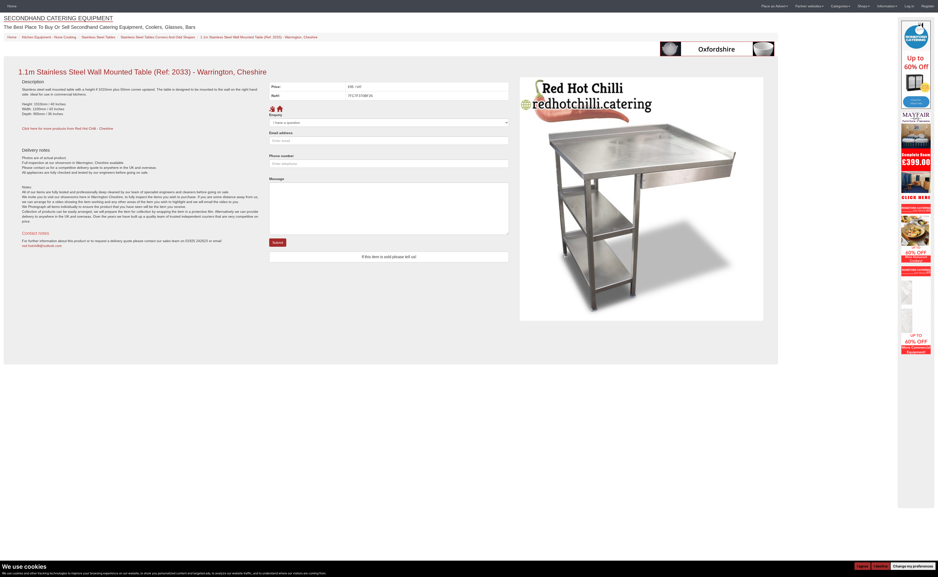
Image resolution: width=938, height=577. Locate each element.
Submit (277, 243)
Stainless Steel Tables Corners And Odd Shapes (158, 37)
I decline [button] (881, 566)
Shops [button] (862, 6)
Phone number (281, 156)
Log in (909, 6)
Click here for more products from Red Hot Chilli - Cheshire (67, 128)
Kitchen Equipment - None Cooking (49, 37)
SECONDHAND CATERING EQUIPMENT (58, 18)
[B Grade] (916, 65)
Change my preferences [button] (913, 566)
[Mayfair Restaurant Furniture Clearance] (916, 156)
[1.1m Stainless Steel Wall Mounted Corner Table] (641, 199)
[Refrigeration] (916, 310)
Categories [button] (839, 6)
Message (276, 179)
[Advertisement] (164, 313)
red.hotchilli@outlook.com (42, 246)
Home (12, 6)
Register (927, 6)
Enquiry (275, 115)
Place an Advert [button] (773, 6)
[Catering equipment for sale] (717, 49)
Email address (281, 133)
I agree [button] (862, 566)
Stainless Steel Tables (98, 37)
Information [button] (886, 6)
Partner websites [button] (808, 6)
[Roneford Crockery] (916, 233)
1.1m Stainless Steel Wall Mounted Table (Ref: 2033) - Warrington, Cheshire (259, 37)
